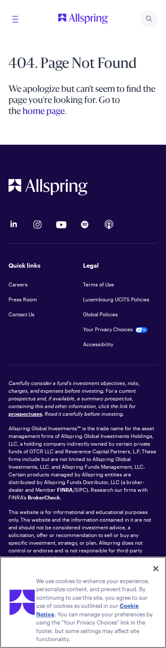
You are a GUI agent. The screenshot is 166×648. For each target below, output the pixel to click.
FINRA (65, 490)
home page (44, 112)
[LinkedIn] (14, 224)
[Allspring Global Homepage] (83, 187)
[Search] (148, 18)
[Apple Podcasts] (109, 224)
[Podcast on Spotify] (85, 224)
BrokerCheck (44, 497)
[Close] (155, 568)
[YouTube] (61, 224)
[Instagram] (37, 224)
